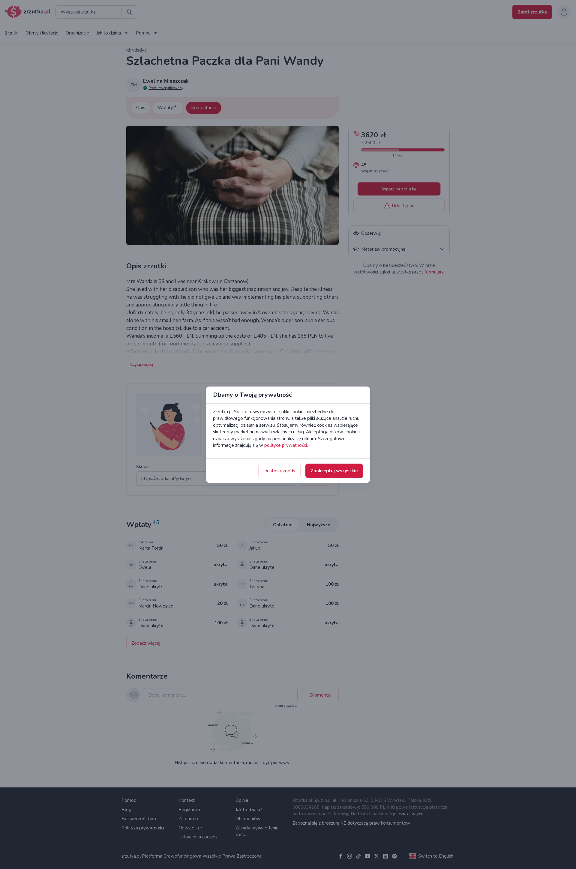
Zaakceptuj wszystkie (334, 471)
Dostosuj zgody (279, 471)
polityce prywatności (285, 445)
